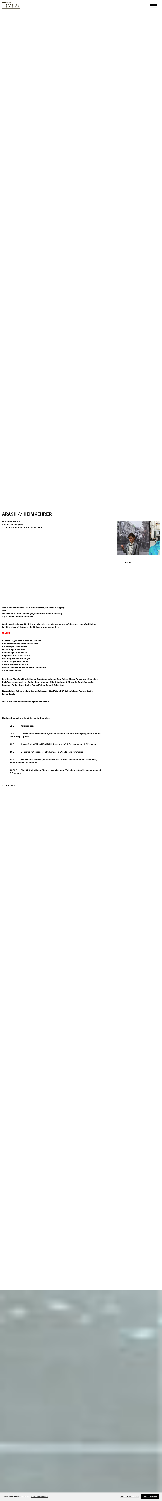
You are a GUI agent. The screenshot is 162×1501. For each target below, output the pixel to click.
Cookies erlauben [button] (150, 1497)
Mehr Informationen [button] (39, 1497)
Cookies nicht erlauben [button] (129, 1497)
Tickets (127, 563)
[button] (8, 785)
